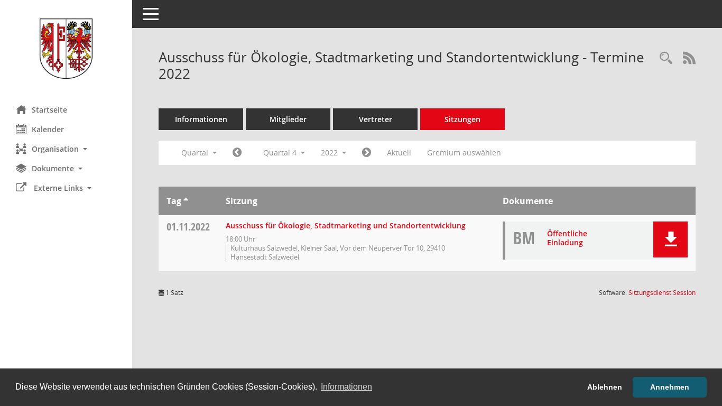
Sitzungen (462, 119)
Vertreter (375, 119)
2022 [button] (330, 152)
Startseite (49, 110)
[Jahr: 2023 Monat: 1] (366, 152)
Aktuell (399, 152)
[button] (66, 149)
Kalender (48, 129)
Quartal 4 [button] (281, 152)
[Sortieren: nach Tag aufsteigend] (185, 201)
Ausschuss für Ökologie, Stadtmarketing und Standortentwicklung (346, 225)
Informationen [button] (346, 386)
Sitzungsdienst (662, 292)
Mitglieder (288, 119)
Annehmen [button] (669, 387)
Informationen (201, 119)
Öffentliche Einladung (567, 237)
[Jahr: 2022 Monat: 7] (237, 152)
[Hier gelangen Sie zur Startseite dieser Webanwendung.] (66, 49)
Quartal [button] (195, 152)
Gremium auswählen (464, 152)
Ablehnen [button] (604, 387)
